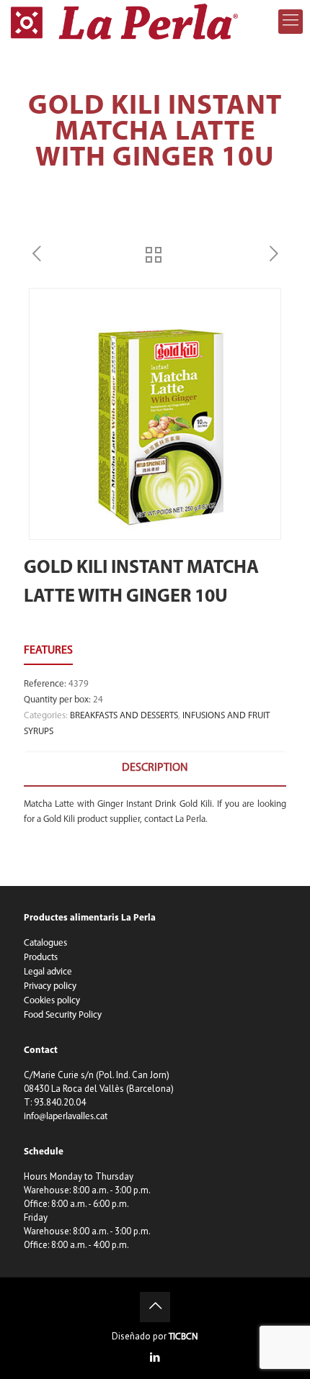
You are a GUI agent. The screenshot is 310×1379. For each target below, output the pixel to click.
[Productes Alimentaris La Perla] (124, 22)
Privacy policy (50, 986)
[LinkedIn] (155, 1358)
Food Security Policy (63, 1015)
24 (98, 700)
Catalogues (45, 943)
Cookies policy (52, 1000)
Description (155, 768)
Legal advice (48, 972)
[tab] (155, 768)
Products (41, 957)
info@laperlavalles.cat (65, 1116)
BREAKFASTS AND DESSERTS (124, 715)
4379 (78, 684)
